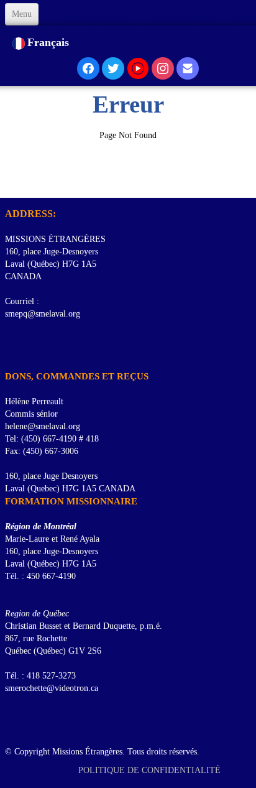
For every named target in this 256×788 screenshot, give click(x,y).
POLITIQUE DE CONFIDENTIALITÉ (150, 770)
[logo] (9, 182)
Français (49, 42)
